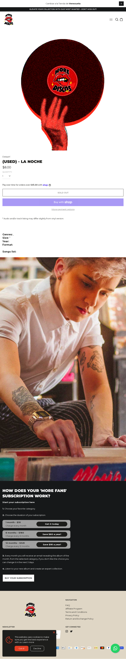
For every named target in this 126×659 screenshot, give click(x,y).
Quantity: (7, 172)
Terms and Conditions (76, 612)
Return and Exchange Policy (79, 619)
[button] (116, 19)
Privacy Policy (72, 615)
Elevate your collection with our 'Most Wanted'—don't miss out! (63, 9)
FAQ (67, 605)
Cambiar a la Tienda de (63, 3)
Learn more (28, 642)
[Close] (53, 632)
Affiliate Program (73, 608)
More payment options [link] (63, 209)
